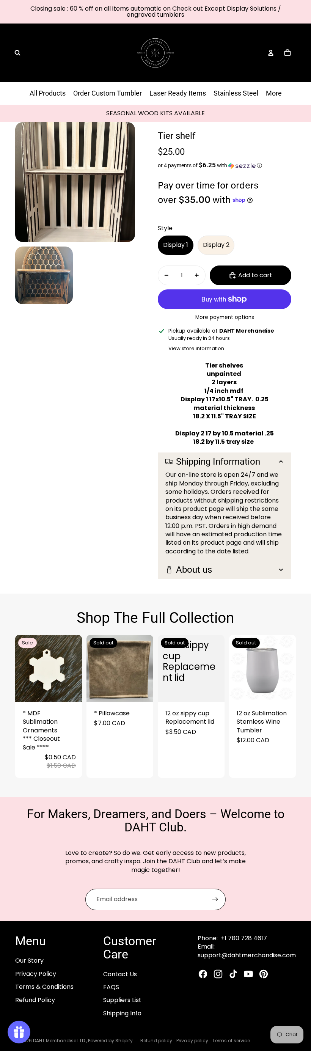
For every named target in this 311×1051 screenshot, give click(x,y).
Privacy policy (192, 1040)
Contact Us (120, 974)
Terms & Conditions (44, 986)
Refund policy (156, 1040)
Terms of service (231, 1040)
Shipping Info (122, 1013)
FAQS (111, 987)
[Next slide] (76, 668)
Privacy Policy (35, 973)
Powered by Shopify (110, 1040)
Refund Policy (35, 1000)
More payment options (224, 317)
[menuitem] (274, 93)
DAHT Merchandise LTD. (59, 1040)
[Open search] (17, 52)
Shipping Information (218, 461)
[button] (224, 165)
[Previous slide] (21, 668)
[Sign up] (215, 899)
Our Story (29, 960)
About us (194, 569)
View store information (196, 348)
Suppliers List (122, 1000)
